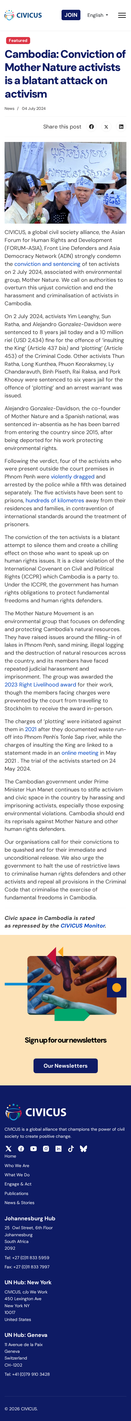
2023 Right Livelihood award (40, 684)
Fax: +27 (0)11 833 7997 (27, 1267)
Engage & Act (18, 1184)
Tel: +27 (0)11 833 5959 (28, 1257)
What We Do (17, 1174)
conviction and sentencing (47, 264)
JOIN (71, 15)
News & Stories (19, 1202)
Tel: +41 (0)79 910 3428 (27, 1374)
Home (10, 1156)
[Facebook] (91, 126)
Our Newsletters (66, 1065)
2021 (31, 729)
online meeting (80, 753)
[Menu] (122, 15)
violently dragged (72, 476)
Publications (16, 1193)
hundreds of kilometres (55, 500)
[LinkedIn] (121, 126)
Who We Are (17, 1165)
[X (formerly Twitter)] (106, 126)
